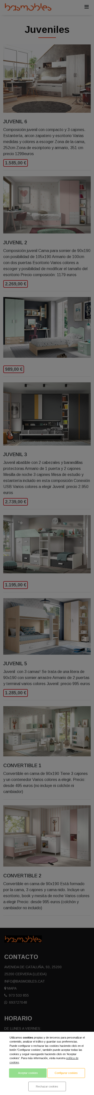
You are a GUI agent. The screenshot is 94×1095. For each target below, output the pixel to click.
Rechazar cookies (47, 1086)
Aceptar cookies (28, 1072)
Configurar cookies (66, 1072)
